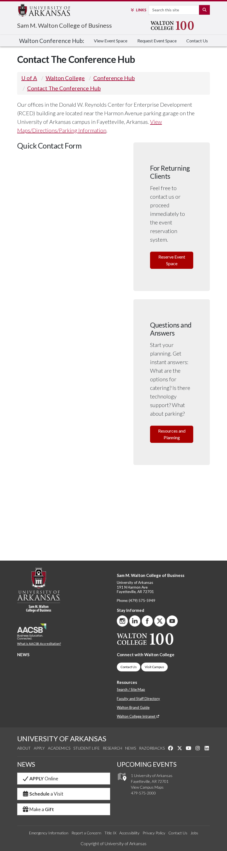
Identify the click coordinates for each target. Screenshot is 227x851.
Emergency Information (48, 832)
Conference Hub (114, 78)
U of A (29, 78)
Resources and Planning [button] (171, 434)
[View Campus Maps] (122, 782)
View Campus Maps (147, 787)
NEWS (23, 654)
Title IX (110, 832)
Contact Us (197, 40)
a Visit (46, 794)
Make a (41, 809)
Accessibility (129, 832)
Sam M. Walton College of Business (64, 25)
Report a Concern (86, 832)
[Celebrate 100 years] (174, 25)
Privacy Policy (154, 832)
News (130, 748)
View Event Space (110, 40)
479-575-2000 (143, 793)
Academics (59, 748)
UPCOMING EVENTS (147, 764)
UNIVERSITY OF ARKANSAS (61, 738)
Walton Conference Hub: (51, 40)
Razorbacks (152, 748)
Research (112, 748)
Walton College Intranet (136, 716)
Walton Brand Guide (133, 707)
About (24, 748)
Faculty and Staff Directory (138, 698)
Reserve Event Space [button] (171, 260)
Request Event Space (157, 40)
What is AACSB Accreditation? (39, 643)
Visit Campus (154, 667)
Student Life (86, 748)
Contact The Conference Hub (64, 88)
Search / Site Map (131, 689)
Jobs (194, 832)
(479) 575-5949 (142, 600)
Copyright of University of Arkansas (113, 843)
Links (141, 10)
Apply (39, 748)
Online (43, 778)
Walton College (65, 78)
